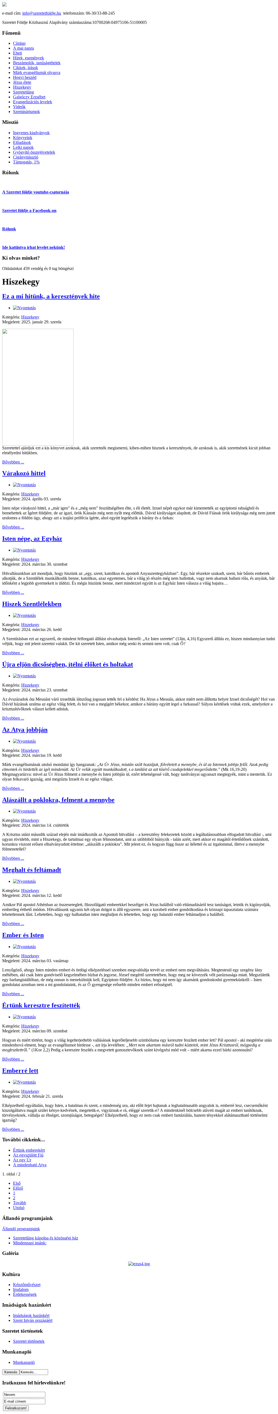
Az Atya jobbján (25, 729)
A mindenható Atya (29, 1164)
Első (17, 1183)
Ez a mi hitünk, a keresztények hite (51, 296)
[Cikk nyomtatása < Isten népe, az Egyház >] (24, 550)
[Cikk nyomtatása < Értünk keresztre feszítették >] (24, 1016)
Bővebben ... (13, 462)
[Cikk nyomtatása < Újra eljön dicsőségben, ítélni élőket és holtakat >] (24, 676)
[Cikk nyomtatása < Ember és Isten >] (24, 946)
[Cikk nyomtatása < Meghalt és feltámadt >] (24, 881)
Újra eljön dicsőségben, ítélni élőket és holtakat (67, 664)
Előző (18, 1188)
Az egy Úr (22, 1160)
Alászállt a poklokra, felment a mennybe (58, 799)
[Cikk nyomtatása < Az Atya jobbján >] (24, 741)
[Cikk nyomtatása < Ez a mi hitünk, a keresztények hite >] (24, 307)
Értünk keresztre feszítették (41, 1005)
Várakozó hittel (24, 473)
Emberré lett (20, 1070)
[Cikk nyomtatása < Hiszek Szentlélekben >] (24, 615)
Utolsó (18, 1207)
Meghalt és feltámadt (31, 869)
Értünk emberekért (29, 1150)
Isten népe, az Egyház (32, 538)
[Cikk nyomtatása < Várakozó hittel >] (24, 484)
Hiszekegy (30, 317)
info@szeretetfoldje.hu (41, 13)
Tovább (19, 1202)
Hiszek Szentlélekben (31, 603)
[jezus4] (139, 1263)
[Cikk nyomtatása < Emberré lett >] (24, 1082)
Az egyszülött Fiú (28, 1155)
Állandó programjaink (21, 1228)
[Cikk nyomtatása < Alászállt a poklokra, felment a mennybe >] (24, 811)
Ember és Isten (23, 935)
